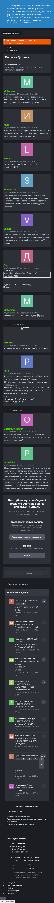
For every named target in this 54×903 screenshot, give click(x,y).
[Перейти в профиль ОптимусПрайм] (27, 420)
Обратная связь (31, 860)
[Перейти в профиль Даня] (11, 786)
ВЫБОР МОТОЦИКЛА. (27, 741)
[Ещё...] (45, 95)
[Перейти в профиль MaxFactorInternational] (11, 623)
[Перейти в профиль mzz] (11, 660)
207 (41, 761)
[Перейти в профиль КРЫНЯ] (27, 333)
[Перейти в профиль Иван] (27, 116)
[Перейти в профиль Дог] (27, 256)
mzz (19, 670)
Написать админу (20, 852)
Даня (20, 790)
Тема (17, 860)
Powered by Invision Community (27, 877)
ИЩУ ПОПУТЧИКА (25, 624)
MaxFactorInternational (28, 627)
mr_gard (21, 744)
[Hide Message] (51, 3)
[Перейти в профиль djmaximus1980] (11, 682)
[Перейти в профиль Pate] (27, 362)
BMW (19, 770)
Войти (27, 555)
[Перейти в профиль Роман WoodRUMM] (11, 640)
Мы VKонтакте (18, 844)
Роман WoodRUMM (26, 647)
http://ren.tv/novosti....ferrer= (35, 348)
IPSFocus (28, 857)
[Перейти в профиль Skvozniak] (27, 180)
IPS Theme (15, 857)
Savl (19, 610)
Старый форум (18, 849)
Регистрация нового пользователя (27, 537)
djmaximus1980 (24, 690)
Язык (37, 857)
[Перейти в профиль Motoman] (27, 82)
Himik (20, 773)
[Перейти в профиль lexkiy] (27, 149)
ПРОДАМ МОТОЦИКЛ (27, 644)
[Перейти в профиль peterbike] (27, 453)
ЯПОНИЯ (21, 667)
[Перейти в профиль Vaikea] (27, 220)
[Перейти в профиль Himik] (11, 756)
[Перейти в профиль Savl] (11, 601)
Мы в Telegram (18, 846)
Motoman (15, 65)
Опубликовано (20, 94)
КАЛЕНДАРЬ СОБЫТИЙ (27, 607)
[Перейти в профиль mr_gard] (11, 736)
